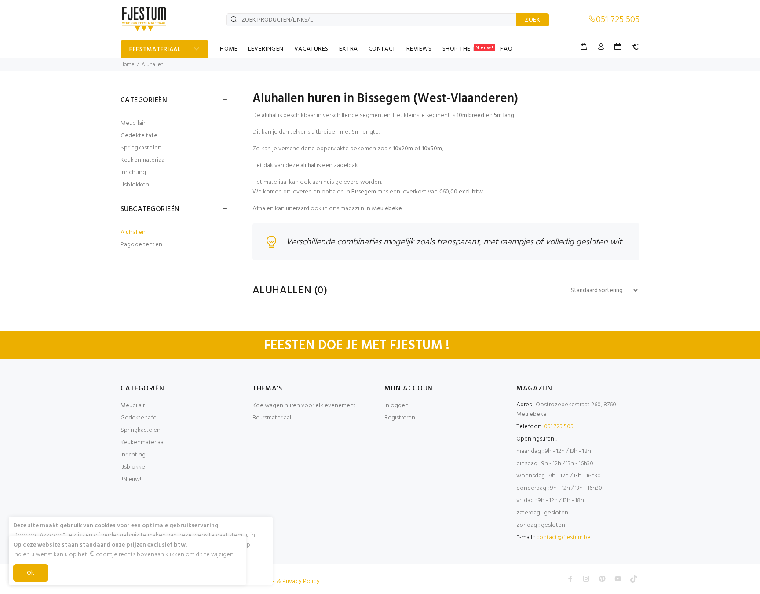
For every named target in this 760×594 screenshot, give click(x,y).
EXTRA (348, 49)
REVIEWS (419, 49)
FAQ (506, 49)
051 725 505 (617, 20)
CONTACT (382, 49)
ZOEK (533, 20)
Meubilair (133, 123)
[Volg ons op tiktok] (633, 578)
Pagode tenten (141, 244)
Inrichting (133, 173)
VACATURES (311, 49)
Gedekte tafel (140, 136)
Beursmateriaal (271, 418)
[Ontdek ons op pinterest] (602, 578)
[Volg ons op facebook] (570, 578)
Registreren (399, 418)
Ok (31, 573)
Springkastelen (141, 148)
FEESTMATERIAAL (155, 49)
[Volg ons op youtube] (618, 578)
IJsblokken (135, 184)
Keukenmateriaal (143, 160)
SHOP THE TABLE (467, 49)
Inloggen (396, 406)
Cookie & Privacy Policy (287, 581)
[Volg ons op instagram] (586, 578)
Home (127, 64)
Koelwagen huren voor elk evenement (304, 406)
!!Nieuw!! (131, 479)
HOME (229, 49)
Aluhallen (153, 64)
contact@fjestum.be (563, 537)
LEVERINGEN (266, 49)
